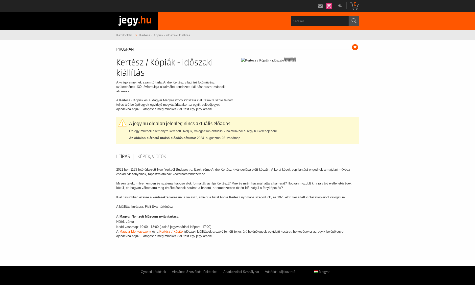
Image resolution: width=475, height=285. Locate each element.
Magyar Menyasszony (135, 231)
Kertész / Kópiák (171, 231)
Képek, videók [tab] (152, 156)
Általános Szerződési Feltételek (194, 272)
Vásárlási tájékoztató (280, 272)
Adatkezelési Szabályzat (241, 272)
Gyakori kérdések (153, 272)
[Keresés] (354, 21)
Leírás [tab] (123, 156)
